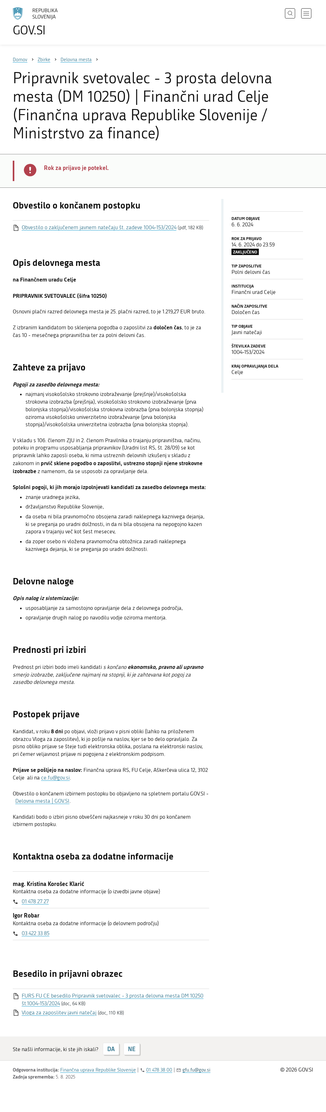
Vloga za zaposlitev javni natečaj (59, 1012)
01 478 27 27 (35, 901)
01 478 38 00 (159, 1070)
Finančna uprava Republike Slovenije (98, 1070)
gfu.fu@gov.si (196, 1070)
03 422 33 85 (35, 933)
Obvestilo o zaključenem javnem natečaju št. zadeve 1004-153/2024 (99, 227)
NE (131, 1049)
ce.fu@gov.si (55, 777)
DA (111, 1049)
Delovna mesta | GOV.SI (42, 801)
